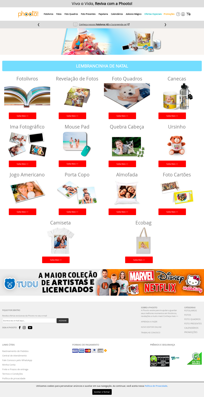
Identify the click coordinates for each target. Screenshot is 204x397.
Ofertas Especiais (153, 14)
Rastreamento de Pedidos (15, 351)
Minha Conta (8, 364)
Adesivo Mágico (133, 14)
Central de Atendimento (14, 355)
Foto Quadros (71, 14)
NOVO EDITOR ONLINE (151, 327)
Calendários (117, 14)
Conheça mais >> (170, 316)
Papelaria (103, 14)
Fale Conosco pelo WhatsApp (17, 360)
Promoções (169, 14)
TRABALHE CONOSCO (150, 332)
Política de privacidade (13, 378)
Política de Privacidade (156, 385)
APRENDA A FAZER (149, 321)
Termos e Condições (12, 373)
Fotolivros (48, 14)
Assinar (62, 320)
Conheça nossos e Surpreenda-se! (103, 24)
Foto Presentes (88, 14)
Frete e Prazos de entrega (15, 369)
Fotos (59, 14)
